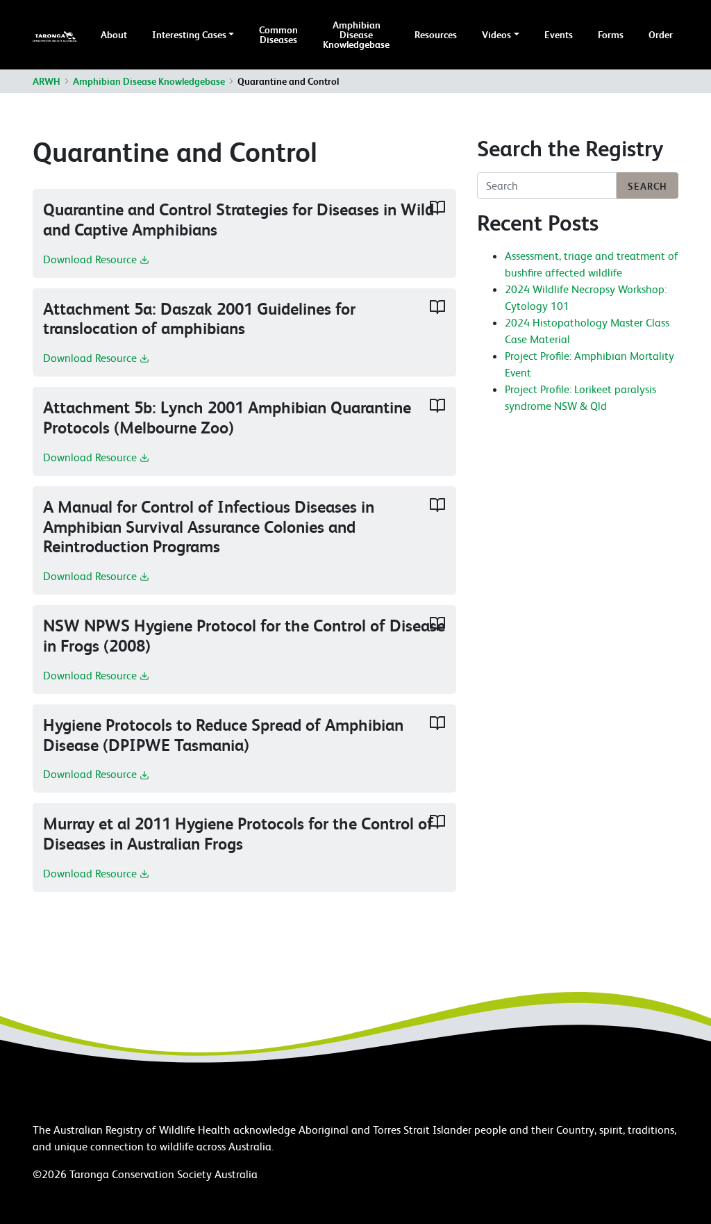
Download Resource (91, 259)
